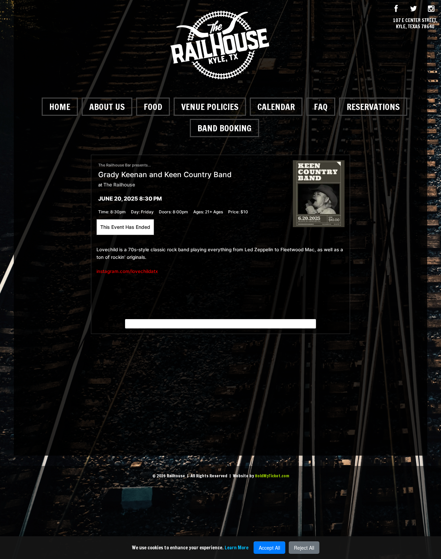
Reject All (304, 547)
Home (59, 107)
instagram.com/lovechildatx (127, 271)
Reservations (373, 107)
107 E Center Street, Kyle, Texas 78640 (415, 23)
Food (153, 107)
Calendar (276, 107)
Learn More (236, 547)
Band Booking (224, 128)
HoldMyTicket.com (272, 476)
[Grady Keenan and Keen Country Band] (319, 193)
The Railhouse (119, 184)
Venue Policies (209, 107)
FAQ (321, 107)
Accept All (269, 547)
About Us (107, 107)
